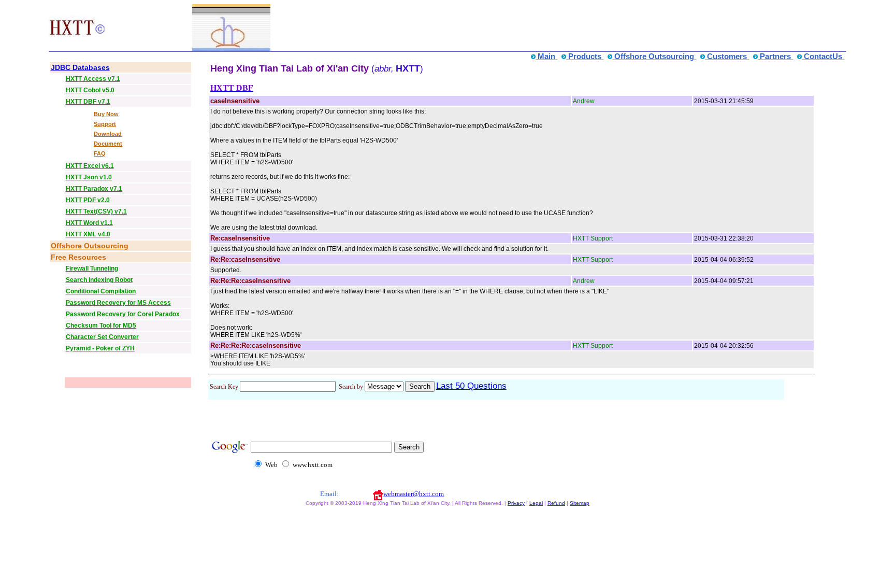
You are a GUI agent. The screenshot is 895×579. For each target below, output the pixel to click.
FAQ (100, 153)
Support (105, 124)
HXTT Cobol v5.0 (90, 90)
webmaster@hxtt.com (413, 494)
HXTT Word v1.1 (89, 223)
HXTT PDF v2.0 (88, 200)
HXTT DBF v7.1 (88, 101)
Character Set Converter (102, 337)
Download (108, 134)
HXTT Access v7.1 (93, 78)
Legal (536, 503)
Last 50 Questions (471, 386)
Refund (556, 503)
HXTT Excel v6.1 (90, 166)
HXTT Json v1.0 (89, 177)
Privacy (516, 503)
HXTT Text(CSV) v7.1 (96, 211)
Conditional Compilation (101, 291)
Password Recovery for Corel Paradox (123, 314)
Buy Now (106, 114)
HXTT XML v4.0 (88, 234)
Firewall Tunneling (92, 268)
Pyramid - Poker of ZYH (100, 348)
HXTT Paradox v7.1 (94, 188)
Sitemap (579, 503)
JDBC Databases (80, 67)
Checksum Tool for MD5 (101, 325)
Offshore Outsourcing (89, 246)
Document (108, 143)
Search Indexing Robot (99, 280)
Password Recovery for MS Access (118, 302)
